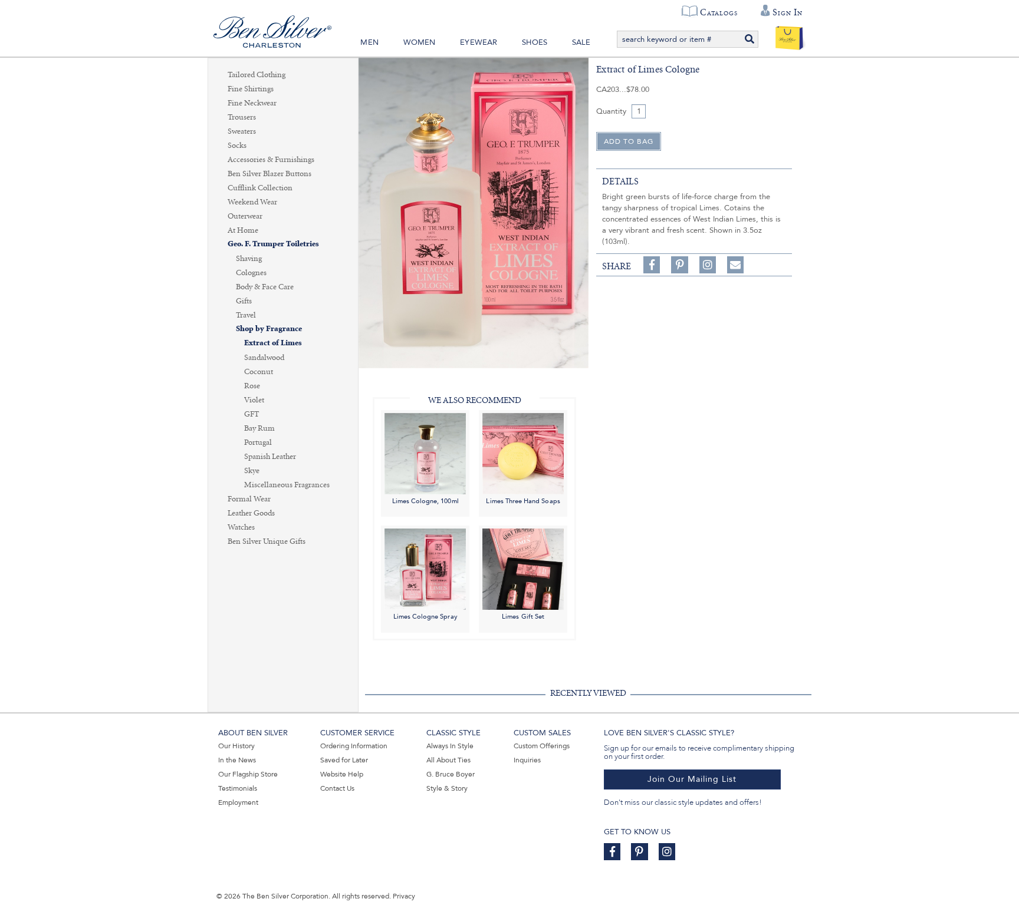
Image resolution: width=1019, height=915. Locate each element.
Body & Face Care (265, 287)
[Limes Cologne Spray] (425, 568)
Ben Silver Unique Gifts (266, 541)
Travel (246, 315)
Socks (237, 145)
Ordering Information (353, 746)
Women (419, 42)
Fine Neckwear (252, 103)
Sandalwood (264, 358)
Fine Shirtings (251, 89)
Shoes (534, 42)
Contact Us (337, 788)
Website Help (341, 774)
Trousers (242, 117)
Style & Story (447, 788)
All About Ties (448, 760)
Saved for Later (344, 760)
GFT (251, 414)
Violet (254, 400)
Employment (238, 802)
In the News (237, 760)
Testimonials (237, 788)
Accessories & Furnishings (271, 160)
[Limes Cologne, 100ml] (425, 452)
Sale (581, 42)
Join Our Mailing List (692, 779)
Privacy (404, 896)
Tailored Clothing (256, 75)
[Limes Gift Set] (523, 568)
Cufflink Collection (260, 188)
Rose (252, 386)
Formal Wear (249, 499)
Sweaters (242, 131)
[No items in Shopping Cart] (789, 35)
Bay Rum (259, 428)
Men (369, 42)
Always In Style (450, 746)
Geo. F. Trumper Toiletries (273, 244)
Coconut (258, 372)
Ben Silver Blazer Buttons (269, 174)
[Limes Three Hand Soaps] (523, 452)
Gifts (244, 301)
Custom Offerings (542, 746)
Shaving (249, 259)
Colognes (251, 273)
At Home (243, 230)
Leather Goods (251, 513)
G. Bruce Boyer (450, 774)
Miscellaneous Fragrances (287, 485)
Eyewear (478, 42)
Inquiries (527, 760)
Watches (241, 527)
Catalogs (718, 12)
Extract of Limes (273, 343)
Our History (236, 746)
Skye (251, 471)
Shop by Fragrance (269, 329)
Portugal (258, 442)
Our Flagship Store (248, 774)
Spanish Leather (270, 456)
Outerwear (245, 216)
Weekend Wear (252, 202)
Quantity (611, 111)
